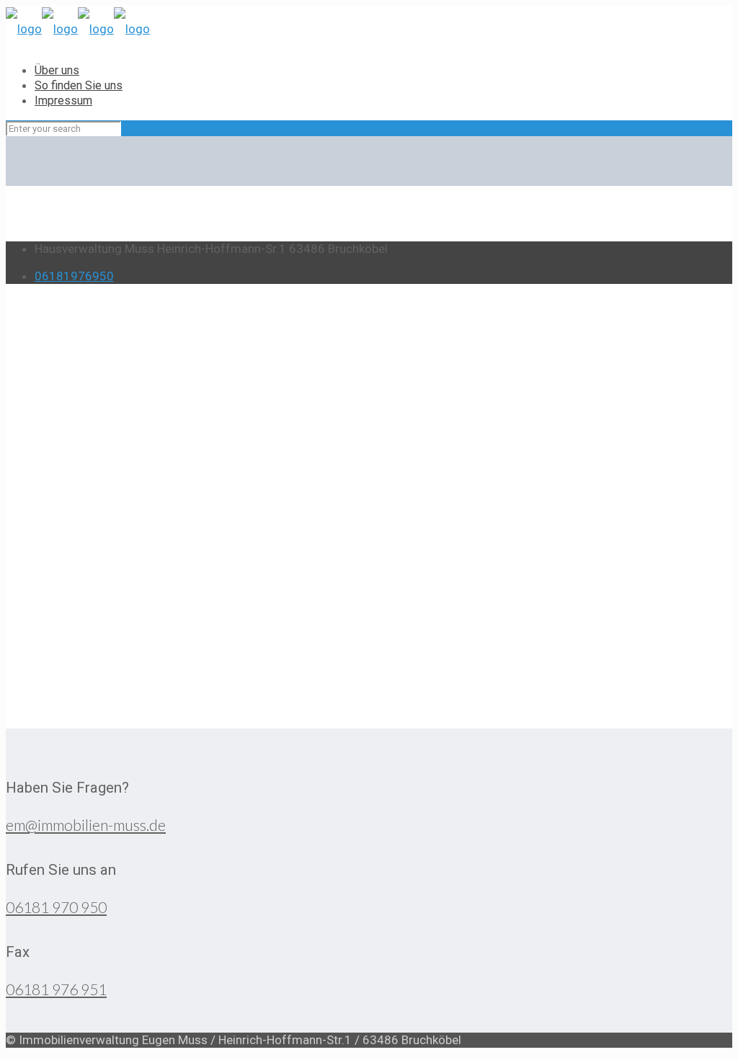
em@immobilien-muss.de (86, 825)
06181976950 (74, 276)
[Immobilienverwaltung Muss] (78, 27)
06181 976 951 (56, 989)
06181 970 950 (56, 907)
